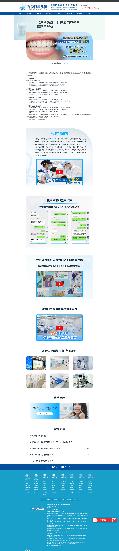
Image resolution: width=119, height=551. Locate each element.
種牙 (26, 481)
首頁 (20, 13)
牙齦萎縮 (72, 492)
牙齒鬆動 (72, 489)
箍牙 (35, 492)
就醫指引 (89, 13)
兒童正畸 (90, 483)
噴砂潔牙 (81, 485)
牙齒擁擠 (36, 483)
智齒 (53, 483)
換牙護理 (90, 489)
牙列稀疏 (36, 485)
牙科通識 (66, 63)
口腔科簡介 (48, 499)
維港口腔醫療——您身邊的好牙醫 (37, 119)
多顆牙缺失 (27, 487)
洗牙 (80, 492)
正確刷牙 (63, 483)
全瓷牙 (44, 485)
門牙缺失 (27, 483)
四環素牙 (45, 489)
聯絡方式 (75, 499)
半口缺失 (27, 489)
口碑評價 (58, 13)
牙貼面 (44, 494)
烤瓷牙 (44, 483)
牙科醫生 (48, 13)
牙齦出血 (72, 483)
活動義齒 (45, 492)
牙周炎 (71, 481)
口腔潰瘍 (54, 492)
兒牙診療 (90, 492)
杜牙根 (53, 485)
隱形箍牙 (36, 481)
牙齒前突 (36, 489)
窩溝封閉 (90, 485)
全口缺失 (27, 492)
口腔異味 (63, 487)
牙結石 (80, 487)
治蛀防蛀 (90, 481)
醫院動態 (69, 13)
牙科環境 (56, 499)
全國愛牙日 (63, 481)
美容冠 (44, 481)
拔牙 (53, 487)
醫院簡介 (29, 13)
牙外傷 (89, 487)
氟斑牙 (44, 487)
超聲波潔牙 (81, 483)
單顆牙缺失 (27, 485)
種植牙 (39, 13)
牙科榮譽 (62, 499)
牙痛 (53, 489)
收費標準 (79, 13)
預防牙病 (63, 489)
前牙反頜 (36, 487)
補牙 (53, 481)
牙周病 (71, 487)
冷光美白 (81, 481)
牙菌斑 (80, 489)
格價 (99, 13)
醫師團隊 (69, 499)
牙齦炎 (71, 485)
